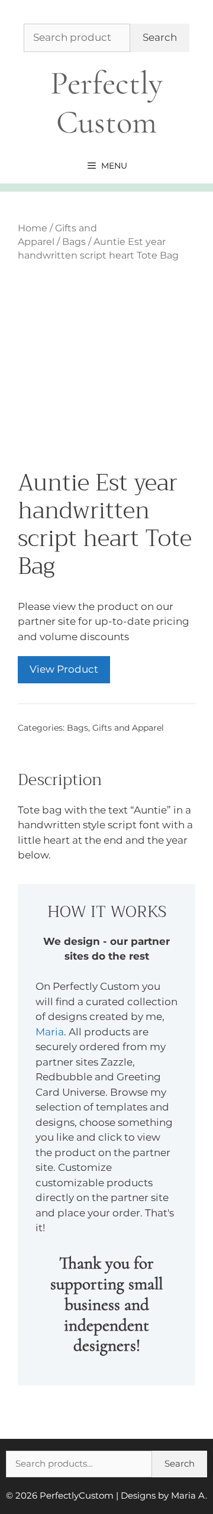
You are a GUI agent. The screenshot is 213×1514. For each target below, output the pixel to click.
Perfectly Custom (106, 102)
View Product (64, 669)
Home (32, 228)
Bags (74, 241)
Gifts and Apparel (128, 727)
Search (160, 37)
